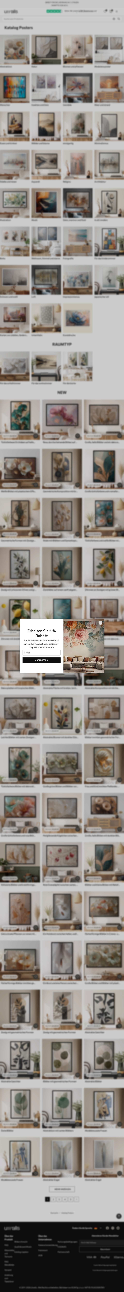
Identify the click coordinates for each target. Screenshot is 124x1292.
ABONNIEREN (41, 660)
